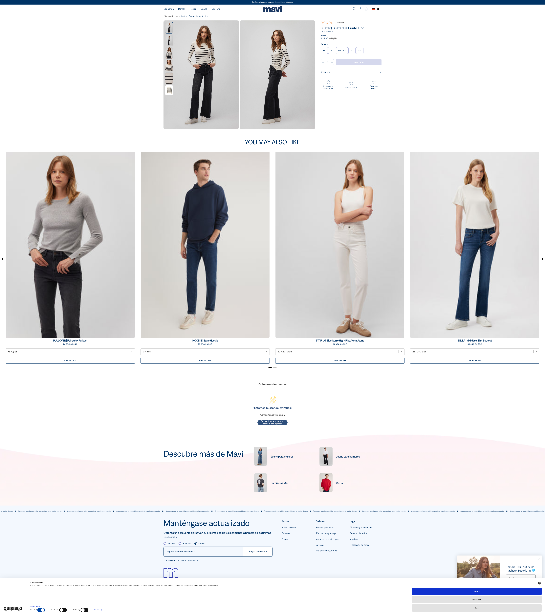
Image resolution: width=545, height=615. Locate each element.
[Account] (360, 9)
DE (378, 9)
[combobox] (376, 9)
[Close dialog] (538, 559)
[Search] (354, 9)
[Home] (272, 9)
